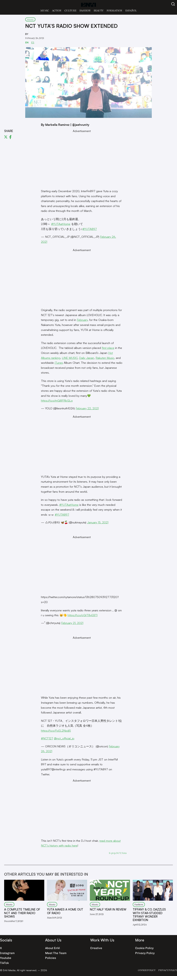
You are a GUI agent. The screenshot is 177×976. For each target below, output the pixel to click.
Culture (70, 10)
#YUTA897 (89, 229)
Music (44, 10)
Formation (114, 10)
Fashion (85, 10)
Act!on (56, 10)
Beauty (99, 10)
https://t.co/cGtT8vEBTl (82, 615)
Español (131, 10)
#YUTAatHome (60, 224)
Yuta (124, 853)
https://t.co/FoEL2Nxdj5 (56, 730)
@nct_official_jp (64, 738)
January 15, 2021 (97, 522)
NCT (118, 853)
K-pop (112, 853)
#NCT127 (47, 738)
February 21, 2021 (72, 623)
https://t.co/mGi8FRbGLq (57, 400)
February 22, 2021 (87, 408)
